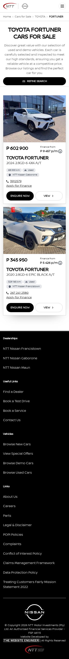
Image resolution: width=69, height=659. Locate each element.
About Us (10, 497)
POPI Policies (13, 535)
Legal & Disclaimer (17, 525)
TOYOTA (40, 16)
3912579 (15, 181)
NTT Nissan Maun (16, 368)
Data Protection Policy (20, 573)
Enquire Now (20, 195)
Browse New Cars (17, 444)
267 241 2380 (19, 293)
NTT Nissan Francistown (22, 349)
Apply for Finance (19, 186)
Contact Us (12, 420)
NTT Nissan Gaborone (20, 358)
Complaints (12, 544)
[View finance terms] (60, 151)
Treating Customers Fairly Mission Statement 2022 (29, 584)
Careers (9, 506)
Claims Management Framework (29, 563)
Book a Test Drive (16, 401)
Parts (7, 516)
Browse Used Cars (17, 473)
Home (7, 16)
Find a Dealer (13, 392)
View (47, 195)
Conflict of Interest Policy (22, 554)
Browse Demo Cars (18, 463)
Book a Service (14, 411)
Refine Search (37, 81)
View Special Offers (18, 454)
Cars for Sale (23, 16)
